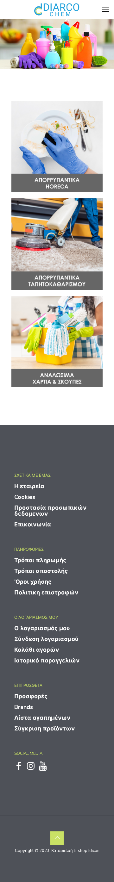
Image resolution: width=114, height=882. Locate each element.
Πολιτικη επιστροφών (46, 592)
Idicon (93, 851)
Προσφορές (31, 696)
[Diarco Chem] (57, 9)
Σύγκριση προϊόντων (44, 728)
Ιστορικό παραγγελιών (46, 660)
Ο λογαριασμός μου (42, 628)
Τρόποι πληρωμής (40, 560)
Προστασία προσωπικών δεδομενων (50, 511)
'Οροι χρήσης (32, 582)
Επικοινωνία (32, 524)
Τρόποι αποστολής (41, 571)
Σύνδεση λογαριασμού (46, 639)
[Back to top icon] (57, 838)
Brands (23, 707)
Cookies (24, 497)
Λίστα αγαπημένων (42, 718)
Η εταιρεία (29, 486)
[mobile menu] (105, 9)
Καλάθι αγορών (36, 650)
